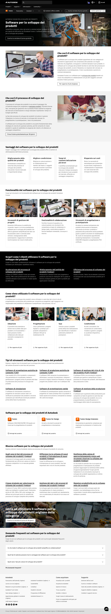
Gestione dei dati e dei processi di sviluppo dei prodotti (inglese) (54, 484)
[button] (52, 11)
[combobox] (37, 2)
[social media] (11, 604)
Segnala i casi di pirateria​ (28, 611)
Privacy (7, 611)
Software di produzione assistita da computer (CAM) (54, 371)
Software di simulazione (16, 388)
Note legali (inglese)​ (50, 611)
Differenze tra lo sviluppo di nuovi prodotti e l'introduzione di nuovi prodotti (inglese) (54, 456)
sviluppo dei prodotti (89, 76)
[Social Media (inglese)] (11, 604)
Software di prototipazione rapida (54, 388)
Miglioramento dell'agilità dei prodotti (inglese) (52, 270)
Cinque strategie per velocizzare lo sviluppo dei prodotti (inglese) (20, 484)
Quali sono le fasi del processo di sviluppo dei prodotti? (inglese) (19, 455)
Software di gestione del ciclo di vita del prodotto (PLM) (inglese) (89, 371)
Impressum (81, 611)
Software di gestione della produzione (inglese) (89, 389)
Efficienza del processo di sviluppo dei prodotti (89, 270)
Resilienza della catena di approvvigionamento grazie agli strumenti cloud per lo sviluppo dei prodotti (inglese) (88, 457)
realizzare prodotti (35, 106)
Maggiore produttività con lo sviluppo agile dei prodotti (89, 484)
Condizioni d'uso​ (40, 611)
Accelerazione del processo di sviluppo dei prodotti (18, 270)
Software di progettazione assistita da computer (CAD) (21, 371)
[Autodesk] (12, 2)
